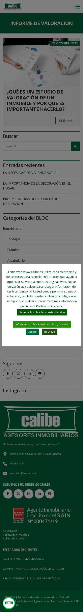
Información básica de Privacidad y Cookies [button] (42, 324)
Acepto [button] (32, 331)
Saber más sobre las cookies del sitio (42, 312)
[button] (9, 603)
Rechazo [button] (49, 331)
